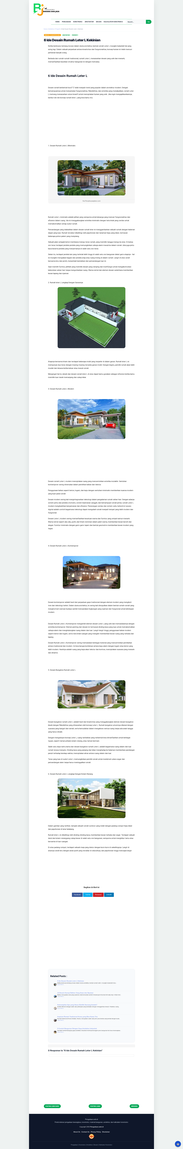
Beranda (134, 1106)
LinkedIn (109, 895)
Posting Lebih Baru (52, 1106)
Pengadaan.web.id (97, 1127)
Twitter (87, 895)
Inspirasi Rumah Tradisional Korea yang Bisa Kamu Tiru (77, 1016)
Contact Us (85, 1132)
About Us (76, 1132)
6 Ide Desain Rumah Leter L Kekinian (70, 981)
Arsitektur (89, 22)
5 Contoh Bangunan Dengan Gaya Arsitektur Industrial (77, 1028)
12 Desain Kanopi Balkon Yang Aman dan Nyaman (75, 993)
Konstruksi (77, 22)
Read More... (60, 984)
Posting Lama (95, 1106)
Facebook (77, 895)
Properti (75, 35)
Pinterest (98, 895)
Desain (98, 22)
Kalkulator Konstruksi (113, 22)
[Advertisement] (91, 113)
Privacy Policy (96, 1132)
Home (57, 22)
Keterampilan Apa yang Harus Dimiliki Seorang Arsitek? (77, 1005)
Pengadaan (66, 22)
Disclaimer (106, 1132)
